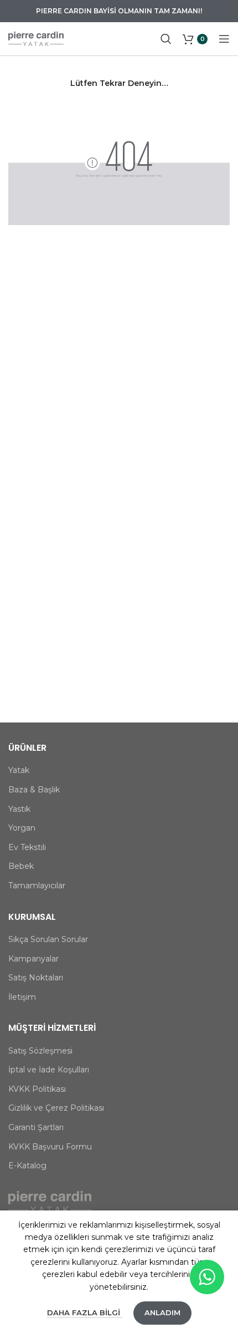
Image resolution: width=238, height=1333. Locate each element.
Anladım (162, 1312)
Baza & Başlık (34, 790)
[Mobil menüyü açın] (224, 39)
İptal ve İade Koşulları (48, 1070)
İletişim (22, 997)
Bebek (21, 866)
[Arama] (166, 39)
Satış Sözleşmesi (40, 1051)
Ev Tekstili (27, 847)
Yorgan (21, 828)
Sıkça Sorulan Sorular (48, 939)
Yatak (18, 770)
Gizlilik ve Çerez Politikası (56, 1108)
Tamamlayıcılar (36, 886)
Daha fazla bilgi (84, 1312)
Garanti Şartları (36, 1127)
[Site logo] (36, 38)
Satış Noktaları (35, 978)
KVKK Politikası (37, 1089)
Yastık (19, 809)
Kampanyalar (33, 959)
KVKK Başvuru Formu (50, 1147)
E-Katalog (27, 1166)
